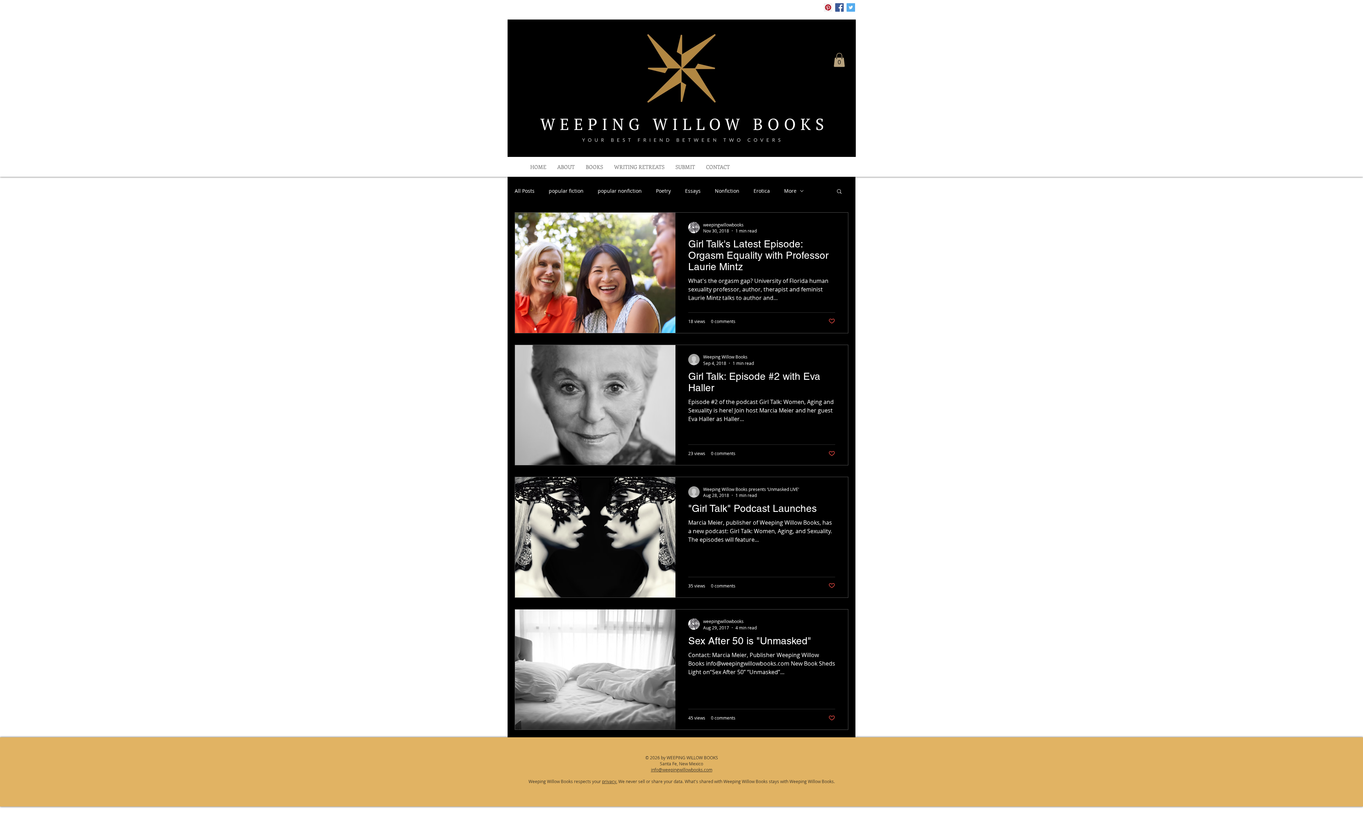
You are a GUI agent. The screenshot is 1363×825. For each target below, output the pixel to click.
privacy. (609, 781)
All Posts (525, 190)
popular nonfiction (620, 190)
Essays (693, 190)
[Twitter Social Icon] (851, 7)
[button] (839, 60)
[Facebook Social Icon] (839, 7)
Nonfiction (727, 190)
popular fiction (566, 190)
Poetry (663, 190)
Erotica (762, 190)
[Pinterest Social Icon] (828, 7)
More (790, 190)
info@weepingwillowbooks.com (681, 769)
